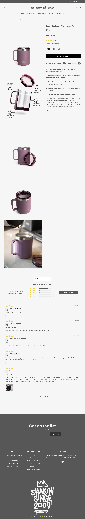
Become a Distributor (13, 466)
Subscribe (55, 434)
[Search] (5, 7)
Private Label (60, 13)
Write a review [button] (68, 292)
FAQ (33, 455)
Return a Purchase (33, 469)
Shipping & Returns (33, 463)
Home (6, 19)
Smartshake (38, 516)
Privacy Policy (33, 466)
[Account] (76, 7)
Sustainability (13, 460)
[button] (50, 40)
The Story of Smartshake (13, 455)
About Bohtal (13, 458)
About (51, 13)
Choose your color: (52, 43)
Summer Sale (42, 13)
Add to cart (63, 56)
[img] (9, 306)
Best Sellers (30, 13)
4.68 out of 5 (21, 291)
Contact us (33, 458)
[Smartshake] (42, 7)
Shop (22, 13)
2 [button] (40, 396)
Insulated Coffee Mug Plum (16, 19)
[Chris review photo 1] (9, 387)
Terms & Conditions (33, 460)
